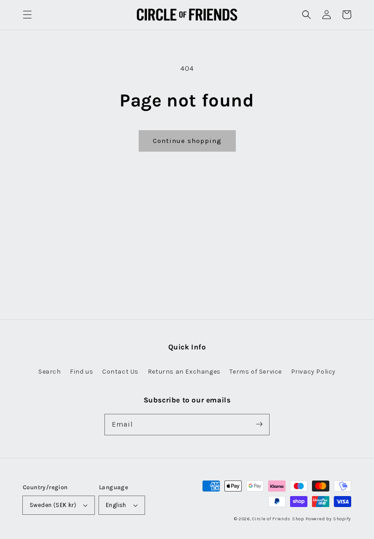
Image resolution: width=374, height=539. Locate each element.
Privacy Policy (313, 371)
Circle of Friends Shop (278, 519)
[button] (27, 15)
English (116, 505)
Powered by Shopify (328, 519)
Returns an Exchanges (184, 371)
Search (49, 371)
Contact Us (120, 371)
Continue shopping (187, 141)
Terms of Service (255, 371)
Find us (81, 371)
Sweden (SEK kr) (53, 505)
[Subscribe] (259, 424)
